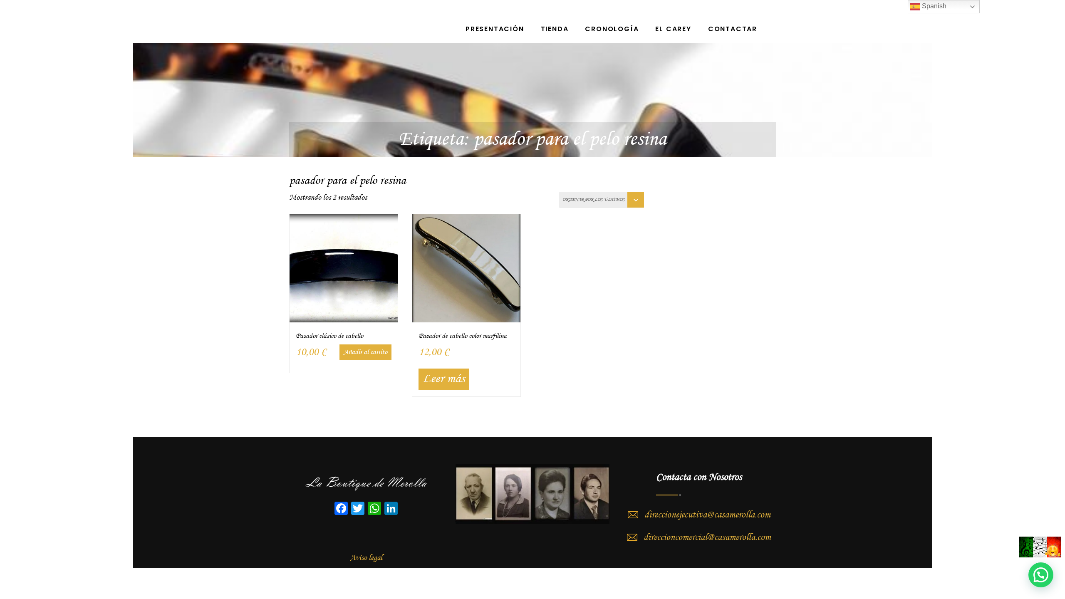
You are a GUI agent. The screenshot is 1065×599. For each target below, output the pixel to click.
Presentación (495, 29)
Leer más (444, 379)
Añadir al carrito (365, 352)
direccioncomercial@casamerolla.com (707, 537)
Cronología (612, 29)
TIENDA (555, 29)
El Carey (673, 29)
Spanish (933, 6)
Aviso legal (366, 557)
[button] (1040, 574)
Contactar (732, 29)
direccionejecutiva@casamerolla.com (707, 515)
